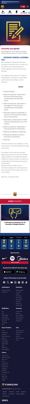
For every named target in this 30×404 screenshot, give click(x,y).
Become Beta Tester (5, 344)
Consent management (20, 393)
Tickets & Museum (6, 336)
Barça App (4, 338)
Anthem (18, 336)
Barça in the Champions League (4, 378)
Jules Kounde (19, 299)
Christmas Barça (5, 349)
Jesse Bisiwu (19, 320)
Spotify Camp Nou (20, 330)
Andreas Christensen (18, 294)
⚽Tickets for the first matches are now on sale (10, 2)
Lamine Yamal (19, 311)
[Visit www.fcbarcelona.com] (2, 7)
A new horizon (5, 355)
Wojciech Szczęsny (6, 290)
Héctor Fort (18, 303)
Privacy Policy (11, 391)
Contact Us (4, 393)
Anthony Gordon (20, 317)
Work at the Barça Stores (20, 339)
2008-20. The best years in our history (6, 359)
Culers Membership (5, 331)
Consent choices (5, 396)
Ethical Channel (19, 332)
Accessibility (23, 391)
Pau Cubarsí (18, 292)
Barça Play (4, 334)
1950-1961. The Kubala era (5, 367)
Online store (4, 340)
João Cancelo (19, 305)
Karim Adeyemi (19, 318)
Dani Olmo (4, 320)
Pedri (3, 313)
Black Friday (4, 347)
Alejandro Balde (19, 290)
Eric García (18, 301)
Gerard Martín (19, 297)
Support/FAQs (5, 341)
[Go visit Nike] (5, 258)
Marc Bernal (4, 322)
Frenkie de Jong (5, 318)
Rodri (3, 324)
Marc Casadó (5, 317)
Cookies (17, 391)
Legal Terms (4, 391)
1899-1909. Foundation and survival (5, 372)
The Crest (18, 334)
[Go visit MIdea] (22, 258)
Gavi (3, 311)
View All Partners (15, 262)
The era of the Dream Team (5, 364)
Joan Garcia (4, 292)
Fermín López (5, 315)
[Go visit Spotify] (12, 258)
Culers (22, 6)
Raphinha (18, 313)
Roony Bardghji (19, 315)
